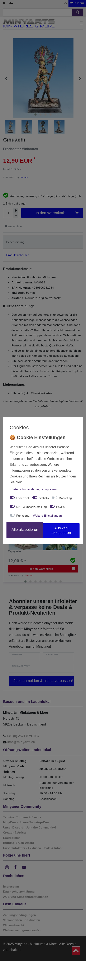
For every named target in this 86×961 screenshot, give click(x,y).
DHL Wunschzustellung (31, 506)
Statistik (44, 498)
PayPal (60, 506)
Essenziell (22, 498)
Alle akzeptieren (24, 529)
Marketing (65, 498)
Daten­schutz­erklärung (25, 489)
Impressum (51, 489)
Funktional (23, 515)
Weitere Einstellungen (47, 515)
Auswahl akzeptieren (61, 530)
